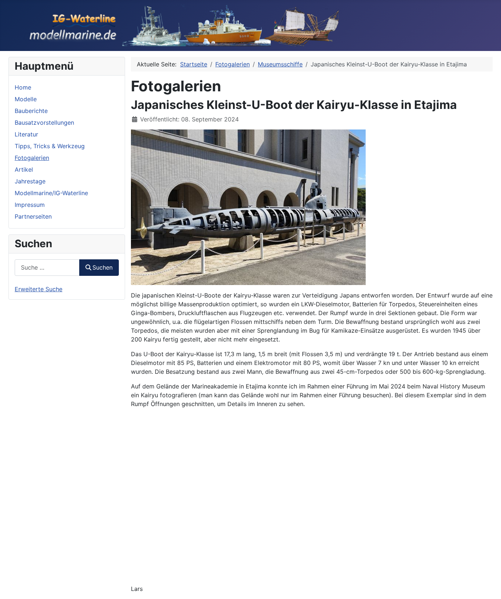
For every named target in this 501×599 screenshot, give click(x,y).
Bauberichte (31, 110)
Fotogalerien (32, 157)
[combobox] (47, 267)
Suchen (102, 267)
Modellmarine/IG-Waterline (51, 193)
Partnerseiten (33, 216)
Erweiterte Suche (38, 289)
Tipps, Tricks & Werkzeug (50, 146)
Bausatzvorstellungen (44, 122)
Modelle (26, 99)
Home (23, 87)
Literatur (26, 134)
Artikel (24, 169)
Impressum (30, 204)
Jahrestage (30, 181)
